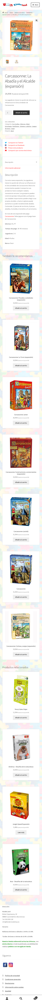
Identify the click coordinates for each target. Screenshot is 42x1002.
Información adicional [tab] (12, 168)
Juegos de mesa (19, 12)
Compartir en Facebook (16, 145)
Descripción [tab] (9, 162)
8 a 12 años (15, 124)
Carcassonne (9, 216)
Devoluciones (9, 983)
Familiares (29, 12)
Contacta (8, 995)
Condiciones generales (13, 979)
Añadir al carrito (21, 113)
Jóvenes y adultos (25, 126)
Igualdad (8, 991)
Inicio (6, 12)
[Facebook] (5, 965)
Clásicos (22, 124)
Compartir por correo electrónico (20, 150)
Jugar (11, 12)
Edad (27, 124)
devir (12, 131)
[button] (36, 20)
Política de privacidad (12, 976)
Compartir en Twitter (15, 143)
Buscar (21, 998)
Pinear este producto (15, 148)
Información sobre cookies (14, 987)
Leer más (21, 832)
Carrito (32, 996)
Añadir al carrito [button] (21, 308)
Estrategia (8, 126)
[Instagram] (10, 965)
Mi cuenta (7, 998)
